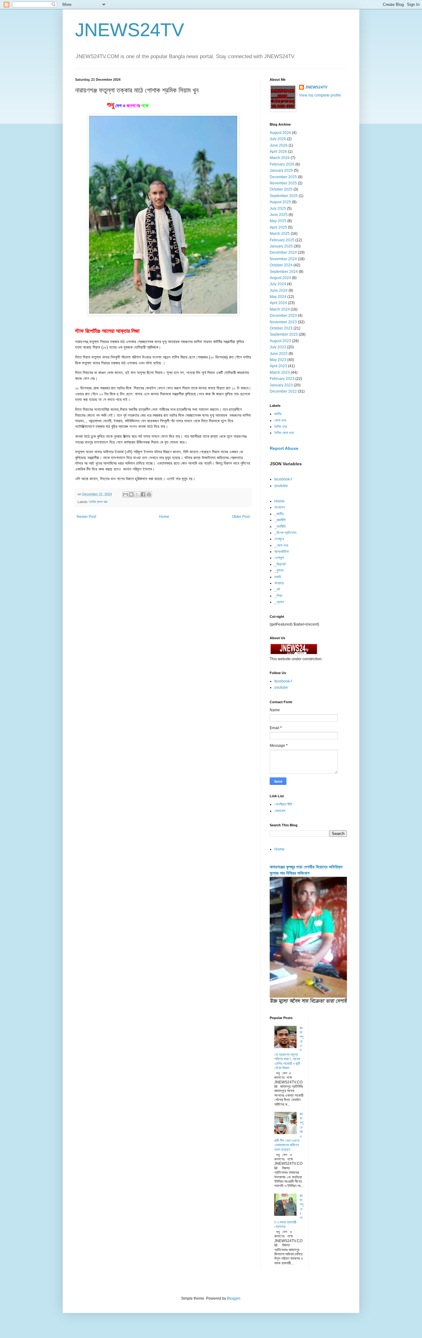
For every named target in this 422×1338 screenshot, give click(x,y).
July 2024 (278, 284)
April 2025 (278, 227)
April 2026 (278, 151)
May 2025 (278, 221)
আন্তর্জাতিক (281, 551)
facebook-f (283, 479)
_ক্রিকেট (280, 564)
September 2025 (284, 196)
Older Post (241, 516)
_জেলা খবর (281, 545)
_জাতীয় (279, 514)
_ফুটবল (279, 570)
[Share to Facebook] (143, 494)
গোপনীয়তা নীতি (283, 804)
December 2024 (283, 252)
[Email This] (125, 494)
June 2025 (279, 215)
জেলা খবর (280, 420)
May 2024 (278, 297)
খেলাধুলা (279, 558)
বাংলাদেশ (279, 507)
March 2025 (280, 233)
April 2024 (278, 303)
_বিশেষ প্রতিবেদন (285, 533)
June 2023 (279, 353)
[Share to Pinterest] (149, 494)
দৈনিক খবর (280, 426)
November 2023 (283, 322)
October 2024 (281, 265)
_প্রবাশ (279, 602)
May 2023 (278, 360)
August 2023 (280, 341)
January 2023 (281, 385)
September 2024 (284, 271)
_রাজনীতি (280, 520)
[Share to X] (137, 494)
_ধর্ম (277, 589)
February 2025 (282, 240)
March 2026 (280, 158)
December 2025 (283, 177)
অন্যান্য (279, 583)
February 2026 (282, 164)
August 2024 (280, 278)
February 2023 (282, 378)
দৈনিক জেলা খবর (98, 502)
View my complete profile (320, 95)
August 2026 (280, 133)
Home (164, 516)
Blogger (233, 1298)
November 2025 (283, 183)
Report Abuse (284, 448)
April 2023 (278, 366)
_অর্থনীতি (280, 526)
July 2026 (278, 139)
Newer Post (86, 516)
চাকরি (277, 577)
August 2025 (280, 202)
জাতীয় (277, 414)
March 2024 (280, 309)
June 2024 (279, 290)
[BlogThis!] (131, 494)
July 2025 (278, 208)
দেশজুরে (279, 539)
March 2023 (280, 372)
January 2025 (281, 246)
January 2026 (281, 170)
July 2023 (278, 347)
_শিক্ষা (278, 596)
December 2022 (283, 391)
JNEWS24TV (129, 29)
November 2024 (283, 259)
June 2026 (279, 145)
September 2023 (284, 334)
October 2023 (281, 328)
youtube (281, 486)
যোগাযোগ (279, 811)
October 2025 (281, 189)
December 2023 (283, 315)
